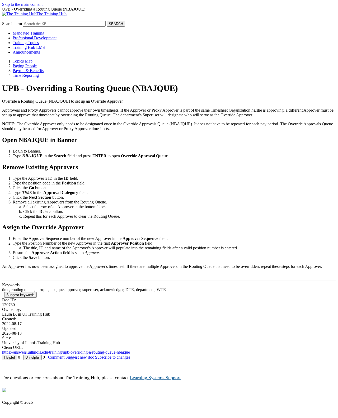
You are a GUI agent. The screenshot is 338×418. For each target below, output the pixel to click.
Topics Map (22, 61)
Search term (12, 23)
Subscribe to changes (112, 357)
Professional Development (35, 38)
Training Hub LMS (29, 47)
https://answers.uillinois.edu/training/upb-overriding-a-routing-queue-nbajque (66, 352)
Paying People (25, 66)
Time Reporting (26, 75)
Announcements (26, 52)
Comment (56, 357)
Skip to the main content (22, 4)
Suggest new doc (79, 357)
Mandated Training (28, 33)
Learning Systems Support (155, 377)
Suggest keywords (20, 295)
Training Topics (26, 42)
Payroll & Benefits (28, 70)
